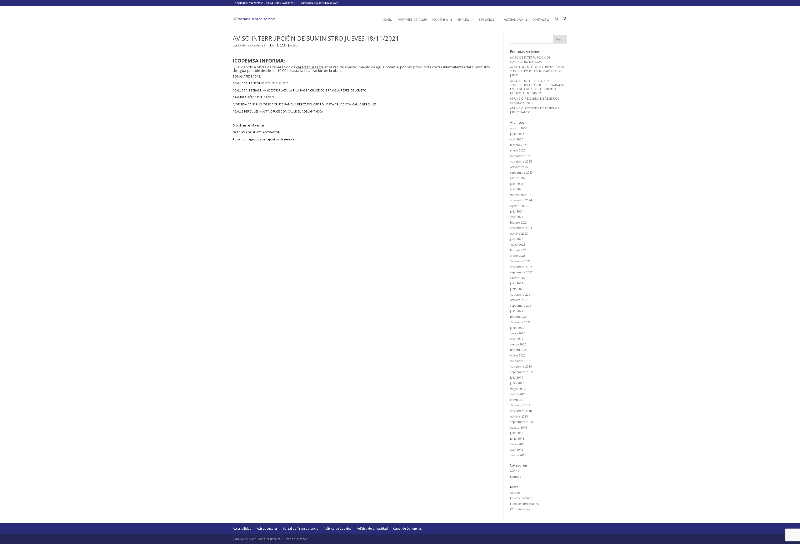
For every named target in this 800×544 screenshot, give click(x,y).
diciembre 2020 (520, 322)
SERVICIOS (486, 20)
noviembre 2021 (521, 294)
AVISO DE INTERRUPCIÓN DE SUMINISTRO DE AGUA (530, 59)
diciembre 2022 (520, 261)
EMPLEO (463, 20)
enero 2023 (517, 256)
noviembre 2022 (521, 267)
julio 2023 (516, 239)
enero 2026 (517, 150)
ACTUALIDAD (513, 20)
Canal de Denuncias (407, 528)
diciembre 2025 (520, 156)
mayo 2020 (517, 333)
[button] (557, 24)
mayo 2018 (517, 444)
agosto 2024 (518, 206)
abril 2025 (516, 189)
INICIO (388, 20)
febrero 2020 (519, 350)
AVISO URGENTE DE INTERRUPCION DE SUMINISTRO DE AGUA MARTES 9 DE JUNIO (537, 71)
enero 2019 (517, 400)
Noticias (515, 477)
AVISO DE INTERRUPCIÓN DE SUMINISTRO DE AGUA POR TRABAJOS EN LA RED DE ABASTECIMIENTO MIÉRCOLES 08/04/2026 (537, 87)
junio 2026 (517, 134)
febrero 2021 (519, 317)
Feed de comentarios (524, 504)
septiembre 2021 (521, 306)
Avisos (294, 45)
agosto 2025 (518, 178)
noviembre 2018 (521, 411)
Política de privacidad (372, 528)
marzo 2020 (518, 344)
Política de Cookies (337, 528)
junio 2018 (517, 438)
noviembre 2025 (521, 161)
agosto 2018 (518, 427)
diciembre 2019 (520, 361)
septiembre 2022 (521, 272)
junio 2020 (517, 328)
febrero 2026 (519, 145)
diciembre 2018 (520, 405)
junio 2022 (517, 289)
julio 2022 (516, 283)
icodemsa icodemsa (251, 45)
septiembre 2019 (521, 372)
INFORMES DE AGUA (412, 20)
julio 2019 (516, 377)
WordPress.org (520, 509)
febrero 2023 (519, 250)
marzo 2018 (518, 455)
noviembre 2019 (521, 366)
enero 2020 (517, 355)
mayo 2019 (517, 389)
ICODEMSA (440, 20)
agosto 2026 (518, 128)
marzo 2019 (518, 394)
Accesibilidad (242, 528)
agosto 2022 (518, 278)
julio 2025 (516, 184)
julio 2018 (516, 433)
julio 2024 (516, 211)
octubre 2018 (519, 416)
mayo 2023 (517, 244)
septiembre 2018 (521, 422)
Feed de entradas (522, 498)
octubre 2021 (519, 300)
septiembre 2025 (521, 172)
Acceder (515, 493)
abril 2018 (516, 449)
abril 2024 (516, 217)
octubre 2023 (519, 233)
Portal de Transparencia (300, 528)
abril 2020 (516, 339)
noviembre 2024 (521, 200)
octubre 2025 (519, 167)
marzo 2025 (518, 195)
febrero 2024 (519, 222)
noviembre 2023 (521, 228)
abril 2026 (516, 139)
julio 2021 (516, 311)
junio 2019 (517, 383)
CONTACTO (540, 20)
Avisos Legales (267, 528)
